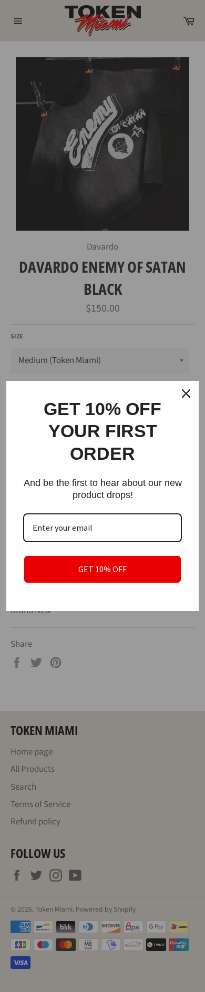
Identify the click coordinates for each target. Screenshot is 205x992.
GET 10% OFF (102, 569)
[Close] (186, 393)
